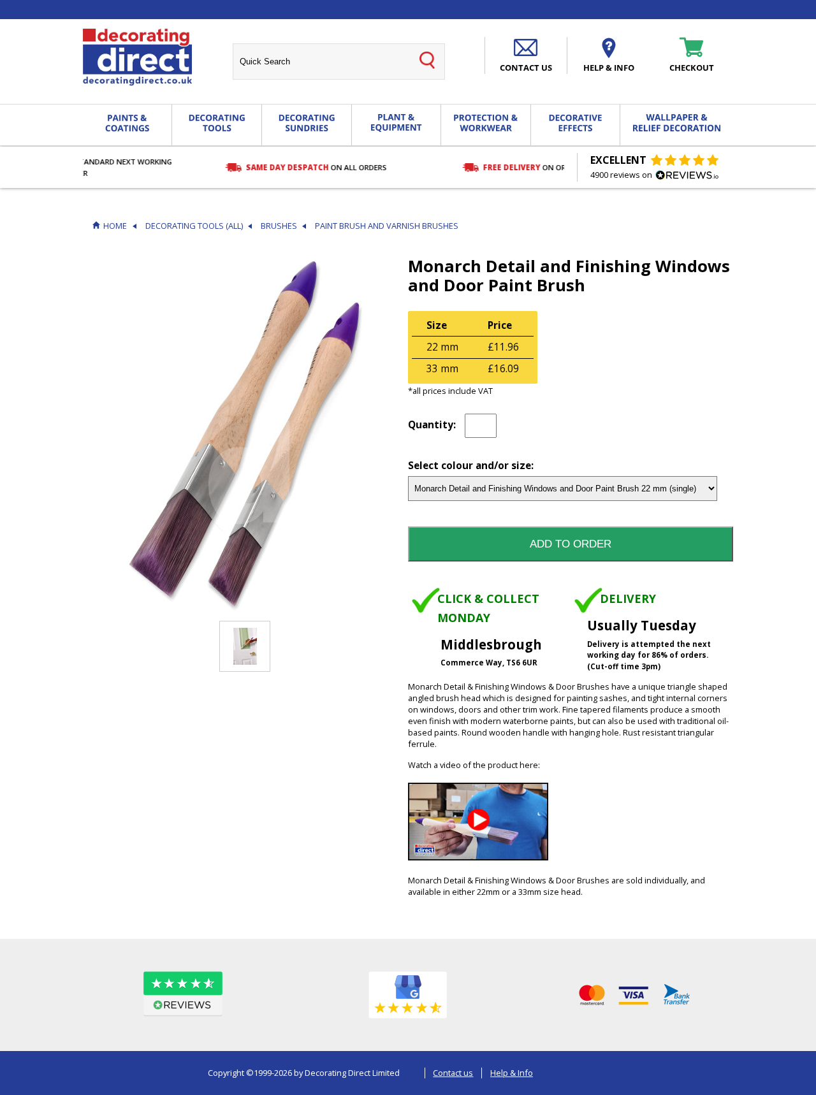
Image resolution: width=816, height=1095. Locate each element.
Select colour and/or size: (471, 466)
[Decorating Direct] (137, 57)
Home (115, 226)
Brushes (279, 226)
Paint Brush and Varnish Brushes (386, 226)
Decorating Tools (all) (194, 226)
